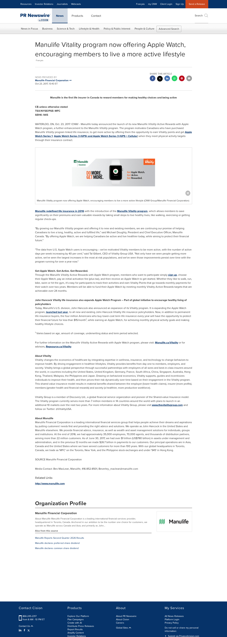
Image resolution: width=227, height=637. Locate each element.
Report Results (75, 629)
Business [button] (47, 29)
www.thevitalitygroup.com (167, 405)
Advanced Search (169, 29)
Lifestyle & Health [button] (89, 29)
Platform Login (172, 619)
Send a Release (197, 4)
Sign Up (180, 4)
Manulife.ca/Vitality (166, 342)
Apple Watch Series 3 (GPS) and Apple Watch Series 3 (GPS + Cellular (95, 136)
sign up (172, 275)
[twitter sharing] (160, 79)
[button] (113, 172)
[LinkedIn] (20, 630)
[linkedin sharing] (167, 79)
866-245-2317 (30, 616)
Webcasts (76, 4)
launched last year (57, 312)
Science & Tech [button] (66, 29)
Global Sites (122, 628)
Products (77, 16)
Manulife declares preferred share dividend (57, 543)
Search (199, 15)
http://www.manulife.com (50, 483)
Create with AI (74, 623)
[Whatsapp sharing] (174, 79)
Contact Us (25, 626)
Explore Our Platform (78, 616)
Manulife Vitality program (132, 211)
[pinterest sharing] (182, 79)
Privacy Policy (172, 623)
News (60, 16)
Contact (96, 16)
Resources (26, 4)
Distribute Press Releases (80, 626)
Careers (120, 623)
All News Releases (174, 616)
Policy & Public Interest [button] (117, 29)
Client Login (166, 4)
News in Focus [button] (29, 29)
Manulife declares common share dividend (57, 548)
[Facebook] (24, 630)
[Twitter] (29, 630)
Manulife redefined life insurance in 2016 (59, 211)
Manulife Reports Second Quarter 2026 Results (59, 538)
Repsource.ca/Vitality (58, 346)
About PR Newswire (126, 616)
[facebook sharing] (152, 79)
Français (140, 4)
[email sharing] (189, 79)
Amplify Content (75, 633)
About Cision (122, 619)
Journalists (62, 4)
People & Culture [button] (144, 29)
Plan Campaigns (75, 619)
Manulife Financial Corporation (56, 513)
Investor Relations (44, 4)
